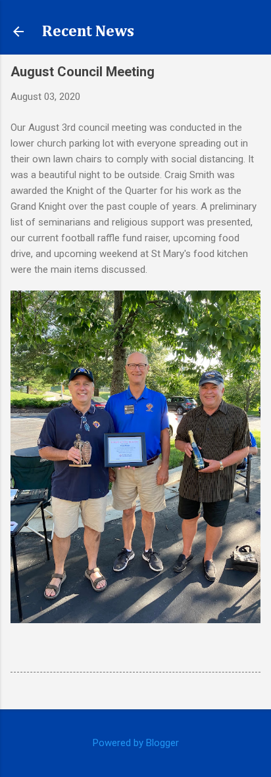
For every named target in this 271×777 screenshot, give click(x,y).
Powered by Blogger (136, 743)
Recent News (88, 31)
